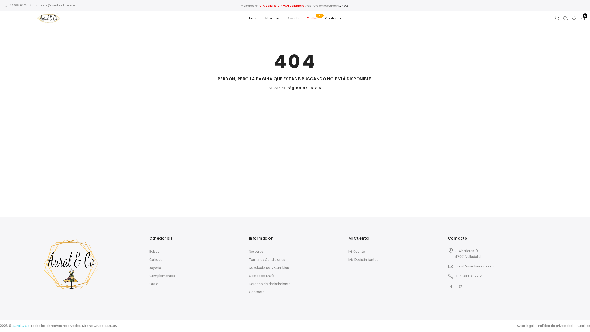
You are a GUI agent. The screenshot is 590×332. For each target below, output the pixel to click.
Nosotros (273, 18)
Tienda (293, 18)
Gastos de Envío (262, 275)
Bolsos (154, 251)
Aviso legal (525, 325)
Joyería (155, 267)
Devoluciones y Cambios (269, 267)
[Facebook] (452, 286)
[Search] (557, 18)
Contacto (333, 18)
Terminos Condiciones (267, 259)
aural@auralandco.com (475, 266)
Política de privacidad (555, 325)
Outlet (312, 18)
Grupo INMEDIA (105, 325)
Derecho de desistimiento (270, 284)
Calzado (155, 259)
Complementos (162, 275)
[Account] (566, 18)
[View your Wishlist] (574, 18)
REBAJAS (342, 6)
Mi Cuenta (356, 251)
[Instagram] (461, 286)
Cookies (583, 325)
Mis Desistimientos (363, 259)
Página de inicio (304, 88)
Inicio (253, 18)
